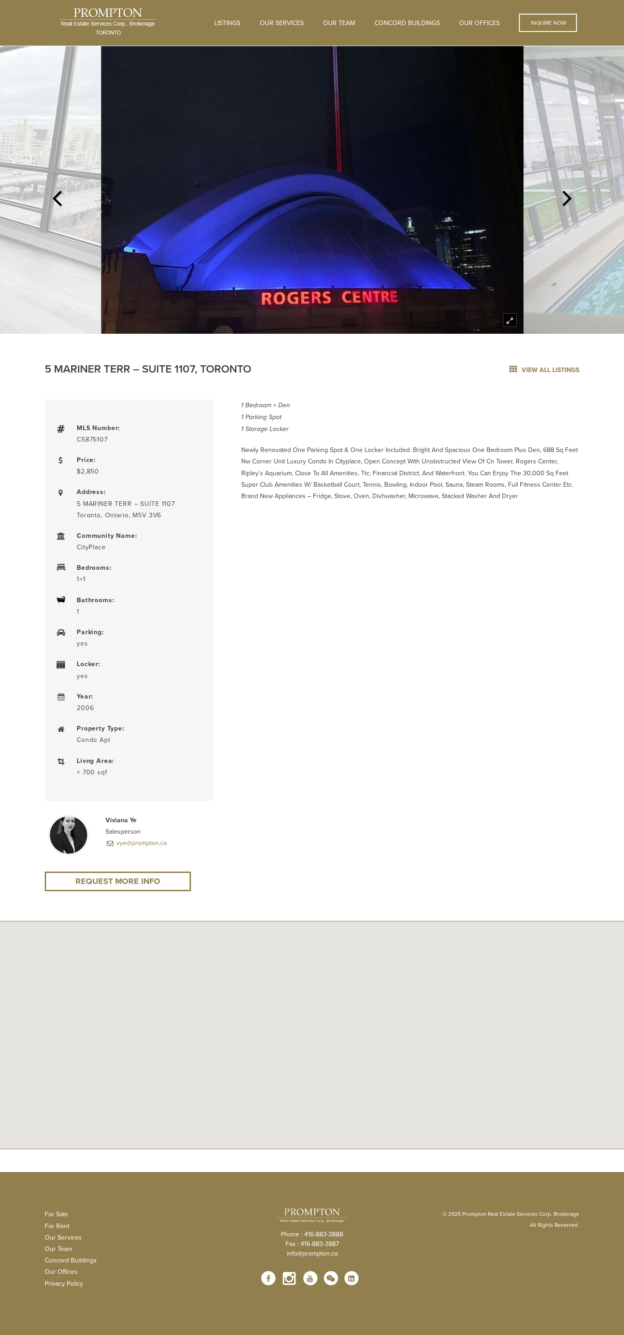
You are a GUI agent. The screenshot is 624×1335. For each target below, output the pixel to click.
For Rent (57, 1225)
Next (567, 195)
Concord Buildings (407, 22)
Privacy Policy (64, 1283)
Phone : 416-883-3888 (312, 1234)
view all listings (549, 369)
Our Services (63, 1237)
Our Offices (479, 22)
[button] (312, 1030)
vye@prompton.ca (141, 842)
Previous (56, 195)
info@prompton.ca (312, 1253)
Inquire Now (547, 22)
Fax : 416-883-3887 (312, 1243)
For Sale (56, 1214)
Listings (227, 22)
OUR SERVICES (282, 22)
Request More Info (117, 881)
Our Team (339, 22)
